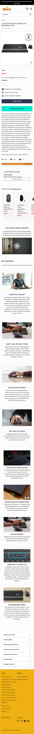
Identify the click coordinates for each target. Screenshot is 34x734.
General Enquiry (6, 677)
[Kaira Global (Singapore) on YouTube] (25, 721)
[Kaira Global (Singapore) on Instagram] (18, 721)
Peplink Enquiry (6, 687)
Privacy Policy (6, 706)
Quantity (5, 80)
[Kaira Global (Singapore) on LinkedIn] (28, 721)
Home (3, 20)
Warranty (4, 711)
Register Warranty (22, 677)
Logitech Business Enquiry (9, 679)
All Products (16, 189)
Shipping (11, 77)
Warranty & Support (22, 679)
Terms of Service (6, 708)
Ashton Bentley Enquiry (8, 690)
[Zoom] (31, 62)
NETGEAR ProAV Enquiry (9, 682)
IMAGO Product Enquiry (9, 692)
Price (3, 70)
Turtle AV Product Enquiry (9, 700)
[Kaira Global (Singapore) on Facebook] (21, 721)
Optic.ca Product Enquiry (9, 697)
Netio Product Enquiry (8, 695)
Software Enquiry (7, 684)
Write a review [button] (17, 179)
